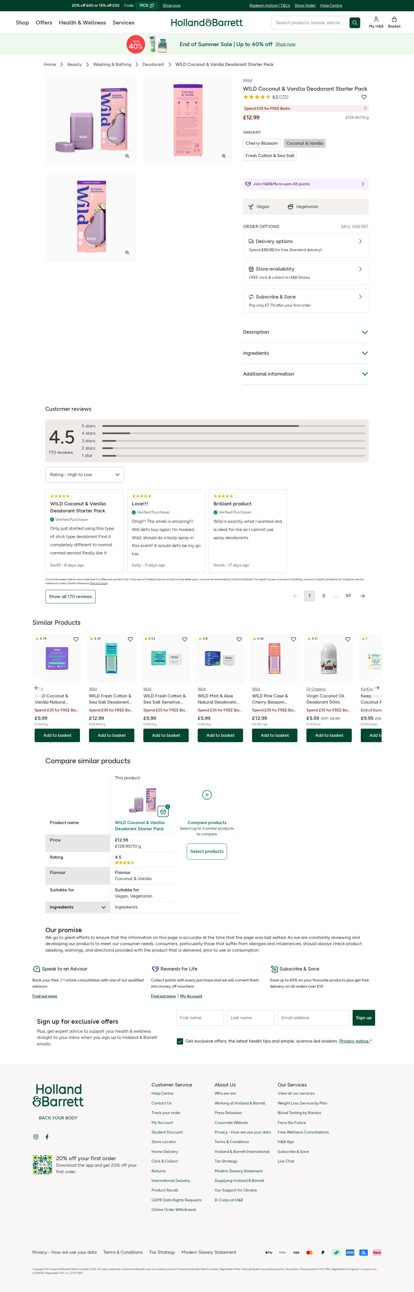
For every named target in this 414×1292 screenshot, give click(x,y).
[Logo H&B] (207, 25)
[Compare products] (207, 795)
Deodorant (153, 64)
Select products (206, 851)
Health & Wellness (82, 22)
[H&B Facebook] (47, 1136)
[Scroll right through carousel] (377, 688)
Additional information (268, 374)
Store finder (305, 5)
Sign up (364, 1017)
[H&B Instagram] (35, 1136)
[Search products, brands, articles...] (356, 23)
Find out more (98, 583)
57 (348, 595)
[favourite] (76, 639)
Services (123, 22)
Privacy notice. (354, 1041)
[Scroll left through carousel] (36, 688)
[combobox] (310, 23)
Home (50, 64)
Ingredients (256, 353)
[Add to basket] (163, 810)
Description (256, 332)
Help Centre (331, 5)
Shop (22, 22)
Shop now (172, 5)
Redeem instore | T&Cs (270, 5)
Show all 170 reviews (70, 596)
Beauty (74, 64)
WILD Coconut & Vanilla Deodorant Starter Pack (139, 825)
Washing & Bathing (112, 64)
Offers (44, 22)
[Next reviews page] (362, 596)
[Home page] (207, 22)
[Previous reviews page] (295, 596)
